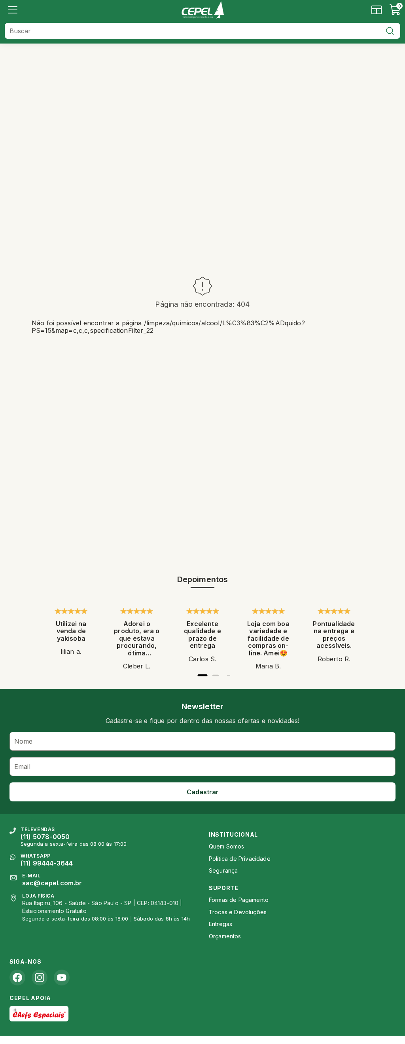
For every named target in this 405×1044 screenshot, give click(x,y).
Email (22, 766)
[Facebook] (17, 977)
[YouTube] (62, 977)
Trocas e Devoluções (238, 912)
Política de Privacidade (240, 858)
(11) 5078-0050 (45, 836)
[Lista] (12, 9)
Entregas (220, 924)
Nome (23, 741)
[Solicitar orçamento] (376, 9)
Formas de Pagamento (239, 899)
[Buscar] (389, 31)
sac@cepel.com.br (52, 882)
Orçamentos (225, 936)
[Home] (202, 10)
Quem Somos (226, 846)
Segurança (223, 870)
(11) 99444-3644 (47, 863)
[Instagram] (39, 977)
